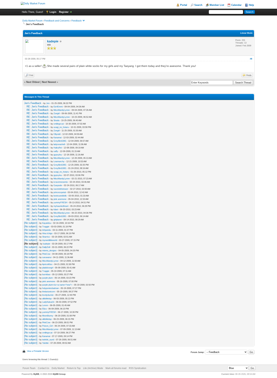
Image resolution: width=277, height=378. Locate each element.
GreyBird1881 (60, 141)
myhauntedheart (61, 206)
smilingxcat (59, 124)
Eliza (44, 309)
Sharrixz (46, 237)
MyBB (36, 374)
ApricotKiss (47, 264)
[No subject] (30, 222)
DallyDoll (46, 247)
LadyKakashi (48, 302)
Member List (217, 5)
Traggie (45, 226)
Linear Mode (246, 33)
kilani (56, 209)
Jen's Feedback (32, 103)
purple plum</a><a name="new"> (57, 285)
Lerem (45, 305)
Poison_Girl (47, 326)
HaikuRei (58, 148)
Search (198, 5)
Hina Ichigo (47, 233)
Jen (48, 103)
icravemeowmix (61, 182)
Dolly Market (58, 368)
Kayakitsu (46, 223)
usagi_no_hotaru (61, 127)
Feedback (76, 20)
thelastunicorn (48, 291)
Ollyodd (57, 134)
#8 (251, 59)
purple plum (47, 278)
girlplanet (58, 219)
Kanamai (57, 137)
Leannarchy (59, 161)
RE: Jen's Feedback (38, 106)
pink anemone (60, 199)
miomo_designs (49, 250)
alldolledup (47, 298)
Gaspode (58, 185)
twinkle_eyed (48, 339)
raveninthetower (61, 189)
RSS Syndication (137, 368)
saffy (56, 151)
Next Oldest (33, 82)
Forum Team (29, 368)
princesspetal (60, 192)
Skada (56, 120)
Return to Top (74, 368)
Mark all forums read (116, 368)
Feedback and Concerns (57, 20)
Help (251, 5)
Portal (183, 5)
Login (53, 12)
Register (64, 12)
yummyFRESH (60, 202)
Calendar (236, 5)
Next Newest (49, 82)
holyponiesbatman (50, 288)
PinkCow (46, 254)
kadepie (52, 41)
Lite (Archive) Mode (93, 368)
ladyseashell (59, 144)
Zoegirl (57, 113)
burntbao (46, 274)
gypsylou (58, 154)
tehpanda (46, 230)
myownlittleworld (49, 240)
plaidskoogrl (47, 268)
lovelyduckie (48, 295)
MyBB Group (59, 374)
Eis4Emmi (58, 106)
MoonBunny (47, 316)
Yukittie (45, 343)
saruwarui (46, 257)
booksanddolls (60, 196)
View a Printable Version (38, 351)
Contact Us (43, 368)
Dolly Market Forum (32, 20)
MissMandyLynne (62, 110)
